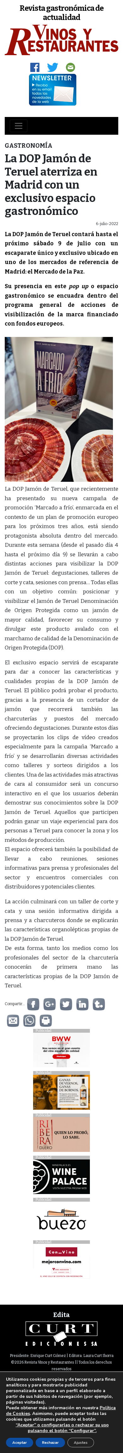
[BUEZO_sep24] (61, 1220)
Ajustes (81, 1442)
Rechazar (50, 1442)
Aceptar (19, 1442)
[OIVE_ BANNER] (61, 1263)
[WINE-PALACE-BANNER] (61, 1178)
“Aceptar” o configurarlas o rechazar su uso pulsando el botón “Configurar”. (62, 1428)
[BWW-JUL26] (61, 1051)
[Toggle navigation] (18, 125)
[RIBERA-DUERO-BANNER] (61, 1136)
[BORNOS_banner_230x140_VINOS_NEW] (61, 1093)
